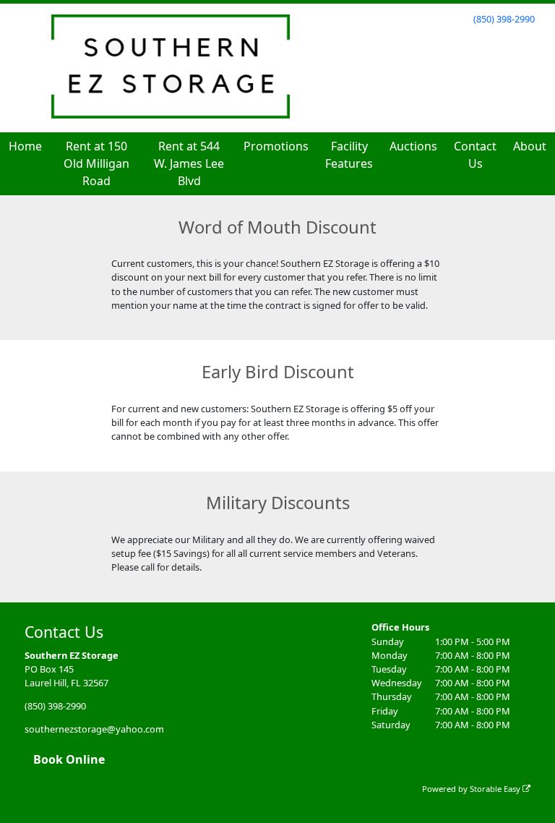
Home (25, 146)
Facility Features (349, 154)
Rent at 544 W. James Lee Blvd (189, 163)
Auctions (413, 146)
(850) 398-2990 (504, 18)
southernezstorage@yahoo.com (94, 728)
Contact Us (475, 154)
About (529, 146)
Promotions (276, 146)
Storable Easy (496, 788)
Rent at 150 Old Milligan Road (96, 163)
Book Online (69, 759)
